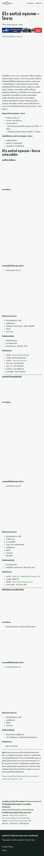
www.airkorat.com (19, 361)
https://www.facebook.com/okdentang (17, 810)
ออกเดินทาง (30, 3)
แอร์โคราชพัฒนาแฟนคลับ (20, 355)
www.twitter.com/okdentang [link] (20, 821)
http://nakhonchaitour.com (22, 582)
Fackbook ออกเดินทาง (33, 801)
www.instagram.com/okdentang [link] (17, 818)
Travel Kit (38, 3)
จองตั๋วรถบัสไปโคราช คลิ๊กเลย (12, 36)
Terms (4, 850)
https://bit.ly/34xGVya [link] (18, 815)
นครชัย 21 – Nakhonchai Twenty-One (26, 576)
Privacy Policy (7, 847)
